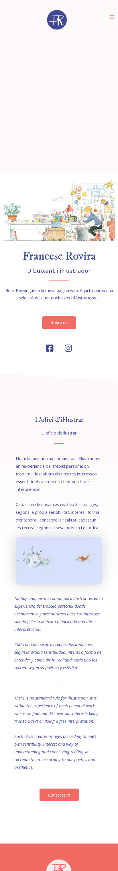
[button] (59, 322)
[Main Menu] (112, 17)
